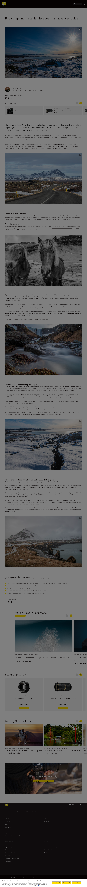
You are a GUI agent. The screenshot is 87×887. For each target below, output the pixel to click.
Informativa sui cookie (42, 885)
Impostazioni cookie (56, 882)
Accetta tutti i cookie (76, 882)
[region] (43, 883)
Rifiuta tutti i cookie (66, 882)
